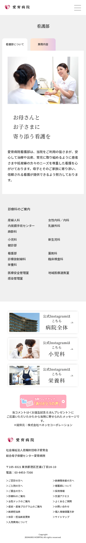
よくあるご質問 (63, 501)
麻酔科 (12, 231)
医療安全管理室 (18, 273)
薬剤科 (52, 253)
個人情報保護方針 (64, 511)
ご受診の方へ (15, 480)
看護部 (12, 253)
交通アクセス (62, 496)
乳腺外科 (54, 226)
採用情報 (60, 491)
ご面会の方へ (15, 491)
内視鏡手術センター (21, 226)
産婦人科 (14, 220)
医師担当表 (14, 511)
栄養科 (12, 264)
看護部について (63, 485)
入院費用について (18, 522)
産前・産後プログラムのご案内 (25, 506)
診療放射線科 (17, 259)
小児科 (12, 239)
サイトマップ (62, 516)
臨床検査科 (55, 259)
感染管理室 (15, 278)
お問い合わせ (62, 506)
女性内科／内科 (58, 220)
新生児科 (54, 239)
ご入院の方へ (15, 485)
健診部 (12, 245)
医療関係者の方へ (64, 480)
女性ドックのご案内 (19, 501)
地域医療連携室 (58, 273)
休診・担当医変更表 (19, 516)
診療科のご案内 (19, 209)
